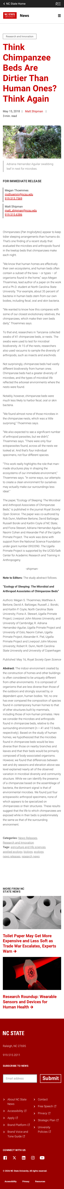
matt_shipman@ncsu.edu (21, 210)
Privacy (25, 1181)
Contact (43, 1099)
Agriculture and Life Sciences (28, 847)
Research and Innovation (18, 842)
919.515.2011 (11, 1055)
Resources (40, 1181)
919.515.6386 (13, 214)
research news (31, 856)
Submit (50, 1078)
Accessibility (11, 1181)
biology (28, 851)
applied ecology (12, 851)
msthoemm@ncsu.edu (19, 194)
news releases (11, 856)
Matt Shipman (34, 111)
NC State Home (15, 3)
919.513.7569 (13, 198)
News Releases (27, 838)
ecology (39, 851)
